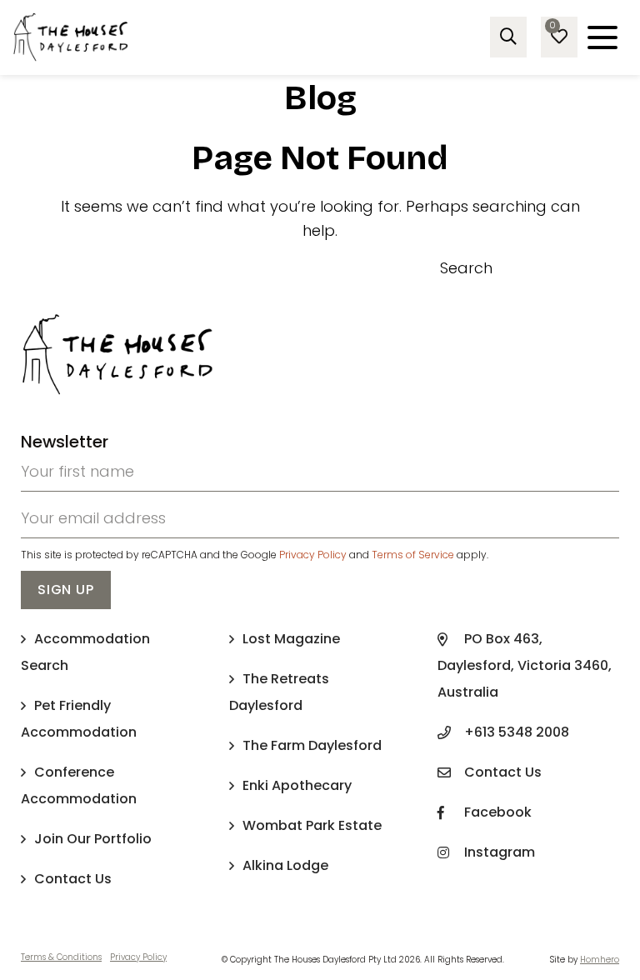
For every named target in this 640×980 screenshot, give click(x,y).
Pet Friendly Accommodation (79, 719)
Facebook (498, 812)
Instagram (499, 852)
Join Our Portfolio (93, 838)
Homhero (599, 959)
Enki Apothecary (297, 785)
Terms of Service (413, 555)
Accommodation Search (85, 652)
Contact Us (73, 878)
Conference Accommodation (79, 785)
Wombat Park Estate (312, 825)
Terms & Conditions (61, 957)
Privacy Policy (313, 555)
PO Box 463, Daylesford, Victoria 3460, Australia (525, 665)
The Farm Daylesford (312, 745)
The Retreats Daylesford (279, 692)
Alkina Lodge (285, 865)
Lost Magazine (291, 638)
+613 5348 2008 (516, 732)
